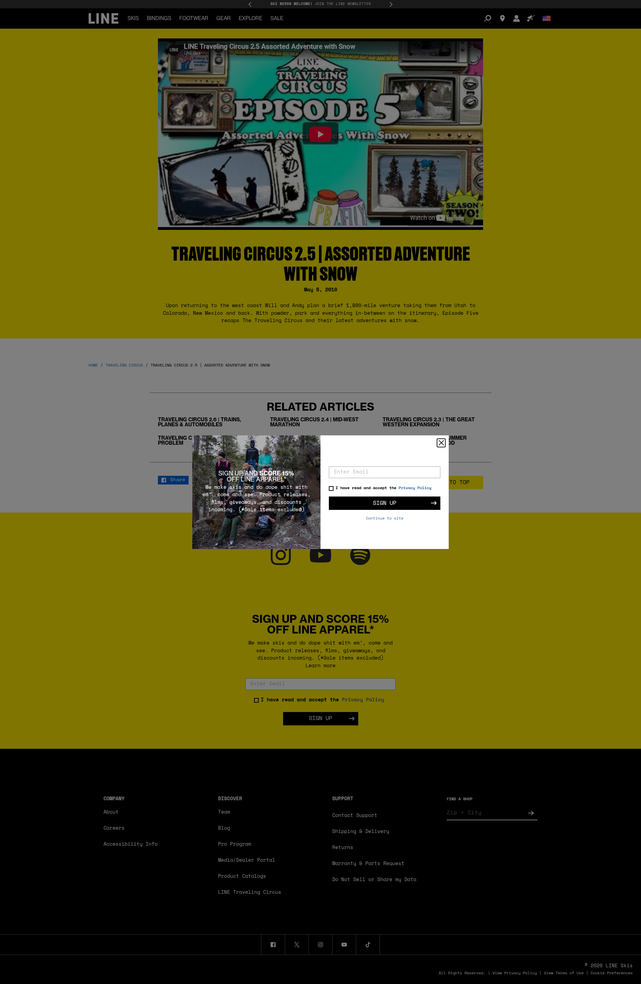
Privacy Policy (415, 488)
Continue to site (384, 519)
